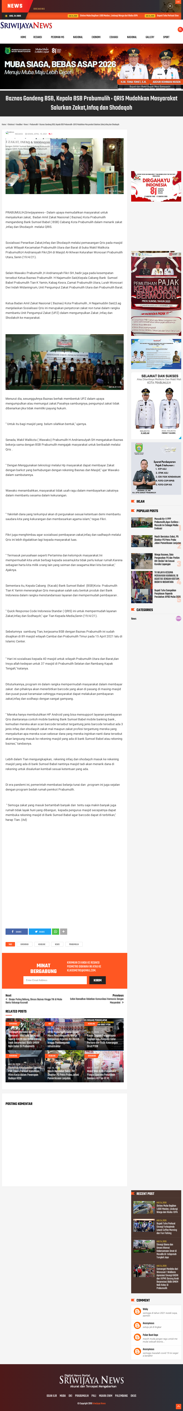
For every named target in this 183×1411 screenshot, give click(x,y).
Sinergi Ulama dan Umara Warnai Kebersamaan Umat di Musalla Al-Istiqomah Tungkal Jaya (167, 1251)
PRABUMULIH (82, 1396)
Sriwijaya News (99, 1404)
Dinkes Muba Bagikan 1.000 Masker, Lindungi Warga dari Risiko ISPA (79, 16)
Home (23, 37)
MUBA (63, 1396)
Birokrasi (25, 944)
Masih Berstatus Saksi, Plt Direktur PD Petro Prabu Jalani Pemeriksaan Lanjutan (63, 1075)
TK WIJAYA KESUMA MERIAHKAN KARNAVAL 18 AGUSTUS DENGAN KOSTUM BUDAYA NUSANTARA (166, 577)
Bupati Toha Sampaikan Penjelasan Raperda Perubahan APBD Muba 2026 (167, 593)
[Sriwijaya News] (91, 1388)
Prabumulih (74, 944)
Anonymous (148, 1323)
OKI (70, 1396)
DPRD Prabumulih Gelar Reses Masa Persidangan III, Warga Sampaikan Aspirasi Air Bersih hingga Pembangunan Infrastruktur (63, 1039)
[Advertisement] (64, 850)
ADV (49, 1024)
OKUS (133, 1396)
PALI (94, 1396)
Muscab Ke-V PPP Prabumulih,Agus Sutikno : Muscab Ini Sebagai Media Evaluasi (166, 524)
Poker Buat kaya (150, 1335)
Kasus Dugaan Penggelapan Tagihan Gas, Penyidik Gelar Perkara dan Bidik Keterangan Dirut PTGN (102, 1041)
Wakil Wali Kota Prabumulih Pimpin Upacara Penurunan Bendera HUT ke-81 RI (101, 1075)
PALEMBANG (121, 1396)
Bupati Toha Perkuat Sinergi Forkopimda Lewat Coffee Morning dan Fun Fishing (167, 1228)
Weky (145, 1309)
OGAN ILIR (52, 1396)
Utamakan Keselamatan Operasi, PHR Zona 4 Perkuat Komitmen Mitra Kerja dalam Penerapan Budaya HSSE (25, 1073)
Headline (41, 944)
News (57, 944)
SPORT (166, 37)
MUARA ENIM (105, 1396)
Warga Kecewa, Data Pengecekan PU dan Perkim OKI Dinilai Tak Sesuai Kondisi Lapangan (167, 559)
